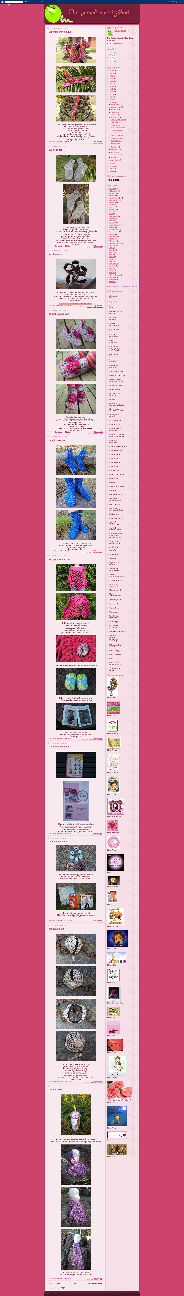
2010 (111, 166)
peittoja (112, 268)
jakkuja (112, 250)
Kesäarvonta (55, 254)
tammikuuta (115, 160)
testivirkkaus (114, 225)
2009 (111, 169)
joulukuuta (115, 104)
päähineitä (113, 200)
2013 (111, 99)
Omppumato (121, 31)
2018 (111, 86)
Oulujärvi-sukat (56, 440)
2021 (111, 78)
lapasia (112, 223)
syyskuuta (115, 112)
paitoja (111, 234)
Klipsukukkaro (56, 929)
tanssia (112, 261)
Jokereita (112, 252)
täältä (84, 1072)
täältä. (81, 426)
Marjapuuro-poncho (59, 559)
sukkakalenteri (114, 243)
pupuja (111, 207)
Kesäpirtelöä (55, 1089)
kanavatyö (113, 277)
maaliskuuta (115, 155)
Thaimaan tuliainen (58, 746)
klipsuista (94, 1082)
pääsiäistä (113, 218)
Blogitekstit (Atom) (61, 1288)
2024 (111, 70)
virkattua (100, 142)
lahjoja (90, 739)
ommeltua (100, 307)
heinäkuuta (115, 117)
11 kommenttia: (98, 432)
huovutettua (113, 236)
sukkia (101, 247)
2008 (111, 171)
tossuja (95, 433)
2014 (111, 97)
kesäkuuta (115, 147)
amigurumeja (114, 198)
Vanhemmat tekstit (95, 1283)
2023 (111, 73)
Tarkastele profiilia (116, 43)
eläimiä (112, 193)
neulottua (95, 247)
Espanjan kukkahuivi (59, 32)
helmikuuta (115, 157)
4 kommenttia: (98, 920)
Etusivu (75, 1283)
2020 (111, 81)
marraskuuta (116, 107)
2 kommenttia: (98, 833)
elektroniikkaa (114, 275)
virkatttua (112, 282)
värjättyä (112, 270)
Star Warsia (113, 263)
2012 (111, 102)
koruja (95, 307)
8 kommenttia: (98, 141)
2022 (111, 76)
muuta (95, 739)
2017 (111, 89)
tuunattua (112, 273)
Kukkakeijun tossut (58, 314)
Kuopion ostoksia (57, 841)
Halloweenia (113, 229)
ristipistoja (113, 279)
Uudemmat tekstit (56, 1283)
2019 (111, 84)
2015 (111, 94)
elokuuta (114, 115)
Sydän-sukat (55, 150)
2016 (111, 91)
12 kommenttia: (98, 305)
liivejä (111, 259)
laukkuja (112, 266)
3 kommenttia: (98, 1081)
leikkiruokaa (113, 232)
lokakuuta (115, 109)
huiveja (95, 142)
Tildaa (111, 238)
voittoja (112, 245)
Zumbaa (112, 248)
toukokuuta (115, 149)
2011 (111, 163)
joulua (111, 202)
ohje (110, 254)
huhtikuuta (115, 152)
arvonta (89, 307)
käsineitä (112, 227)
